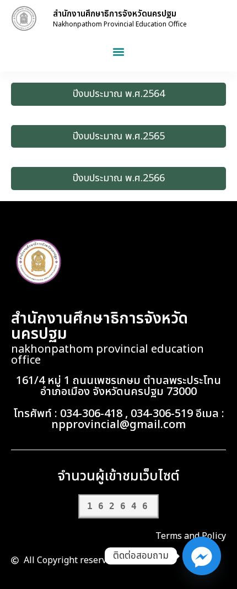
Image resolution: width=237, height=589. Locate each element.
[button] (119, 51)
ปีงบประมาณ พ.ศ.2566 (119, 178)
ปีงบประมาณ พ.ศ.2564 (119, 94)
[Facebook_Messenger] (201, 556)
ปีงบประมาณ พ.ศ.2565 (119, 136)
